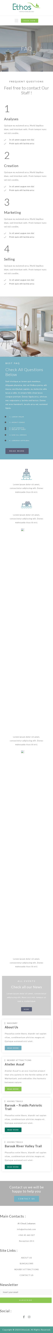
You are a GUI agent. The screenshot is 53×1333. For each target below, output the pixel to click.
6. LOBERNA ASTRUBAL (20, 440)
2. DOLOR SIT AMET (18, 429)
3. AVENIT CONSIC (17, 422)
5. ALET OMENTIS (17, 428)
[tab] (26, 416)
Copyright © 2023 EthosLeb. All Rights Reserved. (26, 1330)
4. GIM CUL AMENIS (18, 435)
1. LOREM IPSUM (17, 417)
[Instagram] (29, 1317)
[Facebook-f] (23, 1317)
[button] (29, 21)
